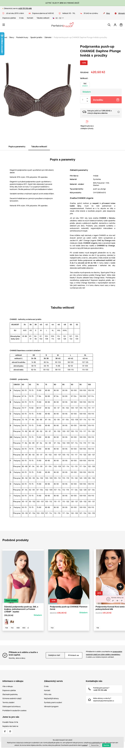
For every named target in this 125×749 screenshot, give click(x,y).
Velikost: (84, 78)
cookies (84, 745)
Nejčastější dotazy (51, 698)
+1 (28, 628)
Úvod (4, 37)
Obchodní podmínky (10, 694)
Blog (108, 13)
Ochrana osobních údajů (11, 698)
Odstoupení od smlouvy (11, 706)
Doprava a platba (9, 18)
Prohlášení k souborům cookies (14, 710)
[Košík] (121, 24)
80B (18, 628)
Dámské (48, 37)
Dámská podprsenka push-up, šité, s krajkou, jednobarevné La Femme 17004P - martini (21, 609)
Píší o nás (47, 694)
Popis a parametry (17, 146)
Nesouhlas (95, 745)
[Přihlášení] (115, 24)
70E (97, 628)
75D (52, 628)
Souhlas (106, 745)
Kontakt (30, 18)
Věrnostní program (51, 706)
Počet (82, 99)
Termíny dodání (8, 702)
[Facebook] (4, 731)
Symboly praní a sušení (53, 702)
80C (24, 628)
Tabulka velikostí (43, 18)
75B (6, 628)
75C (12, 628)
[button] (3, 25)
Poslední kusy (22, 37)
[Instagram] (10, 731)
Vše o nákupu (7, 686)
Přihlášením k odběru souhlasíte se (104, 652)
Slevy (11, 37)
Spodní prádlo (36, 37)
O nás (21, 18)
